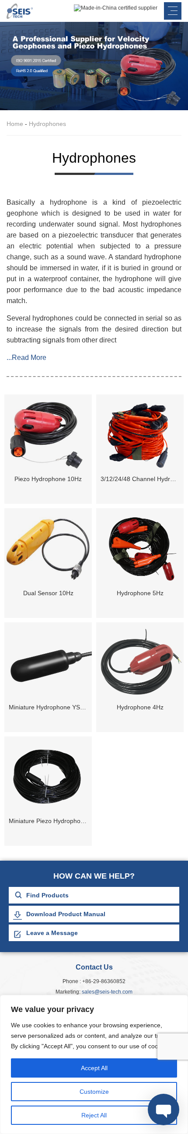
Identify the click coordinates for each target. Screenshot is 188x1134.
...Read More (26, 357)
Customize (94, 1091)
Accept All (94, 1067)
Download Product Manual (65, 914)
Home (15, 123)
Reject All (94, 1115)
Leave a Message (52, 932)
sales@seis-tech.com (107, 992)
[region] (94, 1064)
